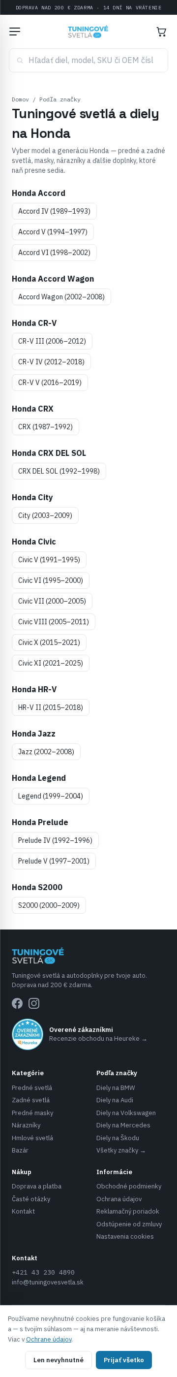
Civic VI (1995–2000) (50, 580)
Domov (20, 99)
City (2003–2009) (45, 515)
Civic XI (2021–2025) (50, 663)
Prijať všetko (124, 1360)
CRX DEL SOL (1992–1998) (59, 471)
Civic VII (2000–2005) (52, 601)
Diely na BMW (115, 1088)
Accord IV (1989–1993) (54, 211)
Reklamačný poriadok (127, 1211)
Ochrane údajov (48, 1339)
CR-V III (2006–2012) (52, 341)
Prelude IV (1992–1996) (55, 840)
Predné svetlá (32, 1088)
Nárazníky (26, 1125)
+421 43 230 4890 (43, 1272)
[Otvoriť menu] (15, 31)
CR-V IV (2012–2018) (51, 361)
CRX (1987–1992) (45, 426)
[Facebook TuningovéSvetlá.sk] (17, 1003)
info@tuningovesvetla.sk (48, 1282)
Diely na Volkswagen (126, 1113)
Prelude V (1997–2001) (53, 861)
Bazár (20, 1150)
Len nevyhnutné (58, 1360)
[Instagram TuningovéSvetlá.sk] (34, 1003)
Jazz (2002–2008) (46, 751)
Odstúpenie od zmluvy (129, 1224)
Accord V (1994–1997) (53, 231)
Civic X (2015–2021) (49, 642)
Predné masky (32, 1113)
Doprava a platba (36, 1186)
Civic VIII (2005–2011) (53, 621)
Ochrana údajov (119, 1199)
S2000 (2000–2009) (49, 905)
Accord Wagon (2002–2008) (61, 296)
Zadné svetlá (31, 1100)
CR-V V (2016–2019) (50, 382)
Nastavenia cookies (125, 1236)
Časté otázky (31, 1199)
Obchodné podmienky (128, 1186)
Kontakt (23, 1211)
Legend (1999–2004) (50, 796)
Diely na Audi (114, 1100)
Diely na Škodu (117, 1138)
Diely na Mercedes (123, 1125)
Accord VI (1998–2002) (54, 252)
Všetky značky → (121, 1150)
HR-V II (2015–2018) (50, 707)
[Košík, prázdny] (161, 31)
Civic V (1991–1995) (49, 559)
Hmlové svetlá (32, 1138)
